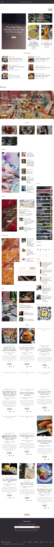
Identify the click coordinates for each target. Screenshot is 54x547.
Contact (51, 542)
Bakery (41, 106)
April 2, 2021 (37, 69)
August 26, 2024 (14, 176)
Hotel (37, 15)
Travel (19, 24)
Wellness (25, 209)
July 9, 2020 (37, 78)
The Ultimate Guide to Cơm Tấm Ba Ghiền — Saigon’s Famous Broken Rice (44, 491)
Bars (6, 298)
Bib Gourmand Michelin (41, 486)
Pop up (11, 164)
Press (47, 542)
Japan (9, 24)
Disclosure (42, 542)
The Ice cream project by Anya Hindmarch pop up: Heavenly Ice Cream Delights (30, 163)
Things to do (50, 262)
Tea (47, 100)
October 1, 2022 (37, 61)
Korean (36, 56)
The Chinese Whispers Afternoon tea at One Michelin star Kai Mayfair (30, 244)
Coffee (51, 106)
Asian (46, 99)
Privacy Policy (29, 542)
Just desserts (14, 65)
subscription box (43, 100)
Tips (22, 209)
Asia (31, 15)
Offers (48, 389)
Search (3, 7)
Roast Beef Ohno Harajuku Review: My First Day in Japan (14, 29)
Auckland (25, 218)
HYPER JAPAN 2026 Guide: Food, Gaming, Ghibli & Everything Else (16, 102)
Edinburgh (28, 258)
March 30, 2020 (28, 215)
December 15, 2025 (13, 484)
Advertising (36, 542)
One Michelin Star (9, 254)
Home (24, 542)
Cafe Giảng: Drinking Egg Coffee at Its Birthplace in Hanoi (9, 481)
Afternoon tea (37, 65)
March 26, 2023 (11, 61)
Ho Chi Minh (47, 486)
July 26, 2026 (10, 107)
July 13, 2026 (15, 34)
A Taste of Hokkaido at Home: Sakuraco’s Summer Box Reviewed (45, 102)
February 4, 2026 (33, 48)
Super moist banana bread (42, 67)
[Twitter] (51, 250)
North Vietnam (41, 15)
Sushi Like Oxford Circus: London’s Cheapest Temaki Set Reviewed (44, 442)
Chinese (5, 253)
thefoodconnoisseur (9, 34)
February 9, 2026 (41, 20)
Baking (41, 65)
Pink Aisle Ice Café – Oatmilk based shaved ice (30, 155)
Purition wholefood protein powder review (28, 229)
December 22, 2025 (48, 445)
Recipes (10, 56)
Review (13, 56)
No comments (16, 61)
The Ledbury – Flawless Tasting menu (30, 254)
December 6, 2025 (30, 486)
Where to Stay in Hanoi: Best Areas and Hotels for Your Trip (46, 298)
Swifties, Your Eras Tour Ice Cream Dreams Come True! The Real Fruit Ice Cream (11, 170)
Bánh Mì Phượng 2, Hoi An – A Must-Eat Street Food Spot (46, 44)
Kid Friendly (44, 389)
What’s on (14, 164)
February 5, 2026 (48, 396)
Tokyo (16, 24)
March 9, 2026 (45, 293)
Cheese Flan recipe (14, 76)
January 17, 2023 (11, 69)
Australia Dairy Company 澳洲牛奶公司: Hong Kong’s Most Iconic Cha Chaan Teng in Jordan (33, 45)
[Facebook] (37, 250)
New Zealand (26, 219)
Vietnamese (32, 433)
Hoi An (42, 40)
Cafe (27, 152)
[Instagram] (43, 250)
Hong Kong (34, 40)
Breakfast (30, 40)
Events (28, 186)
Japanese (12, 24)
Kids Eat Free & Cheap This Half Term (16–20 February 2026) (44, 393)
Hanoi (34, 15)
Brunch (48, 106)
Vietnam (49, 15)
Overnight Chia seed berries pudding (9, 213)
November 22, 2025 (48, 494)
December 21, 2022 (12, 77)
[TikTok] (48, 250)
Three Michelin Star (30, 251)
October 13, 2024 (7, 309)
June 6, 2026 (45, 283)
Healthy (10, 65)
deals (41, 389)
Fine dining (28, 249)
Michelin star (15, 253)
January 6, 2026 (47, 47)
